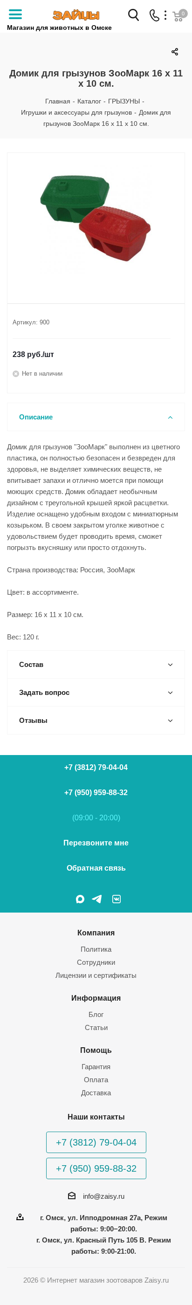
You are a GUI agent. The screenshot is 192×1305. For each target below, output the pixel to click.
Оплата (96, 1080)
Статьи (96, 1027)
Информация (96, 998)
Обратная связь (96, 868)
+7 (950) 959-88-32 (96, 793)
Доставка (96, 1093)
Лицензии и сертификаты (96, 975)
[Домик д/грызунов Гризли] (96, 220)
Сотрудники (96, 962)
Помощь (96, 1050)
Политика (96, 949)
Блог (96, 1014)
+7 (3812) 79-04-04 (96, 767)
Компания (96, 932)
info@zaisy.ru (103, 1196)
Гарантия (96, 1067)
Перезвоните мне (96, 843)
